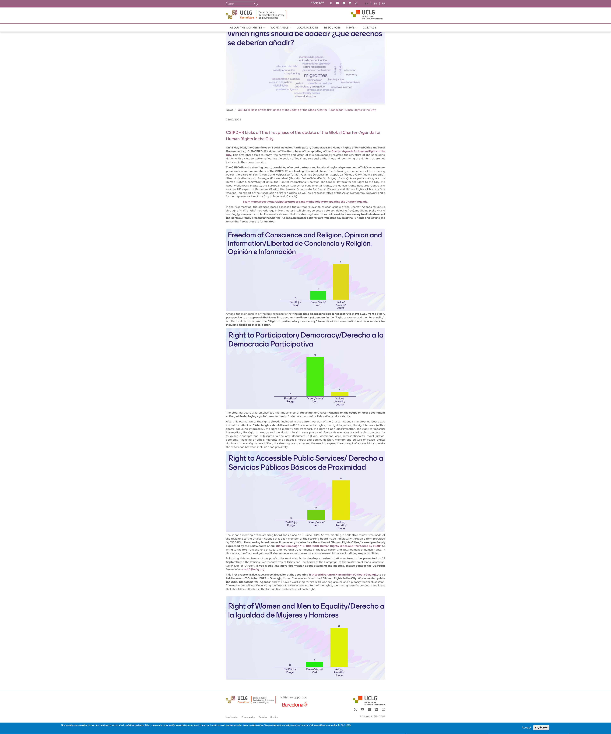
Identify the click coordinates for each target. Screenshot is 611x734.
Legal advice (232, 717)
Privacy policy (248, 717)
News (229, 110)
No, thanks (541, 727)
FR (383, 3)
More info (344, 725)
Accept (526, 727)
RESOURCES (332, 27)
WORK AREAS (279, 27)
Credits (273, 717)
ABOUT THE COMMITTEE (246, 27)
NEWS (350, 27)
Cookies (263, 717)
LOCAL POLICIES (308, 27)
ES (375, 3)
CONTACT (317, 3)
